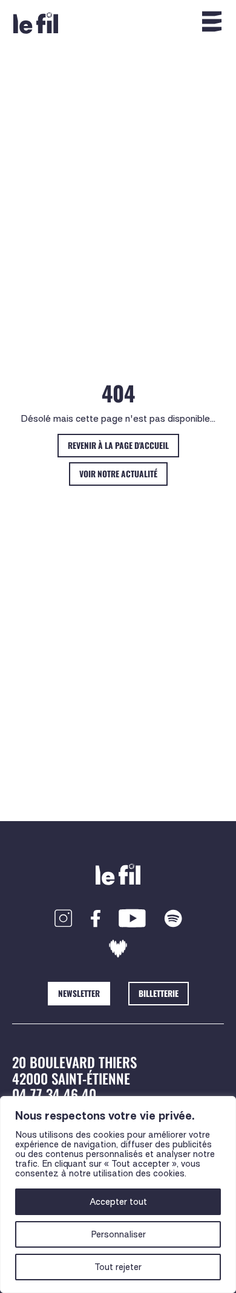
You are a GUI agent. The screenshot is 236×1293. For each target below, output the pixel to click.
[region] (118, 1194)
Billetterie (159, 993)
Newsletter (79, 993)
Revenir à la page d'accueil (118, 445)
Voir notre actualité (118, 474)
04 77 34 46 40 (54, 1094)
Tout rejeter (118, 1267)
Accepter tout (118, 1202)
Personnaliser (118, 1234)
